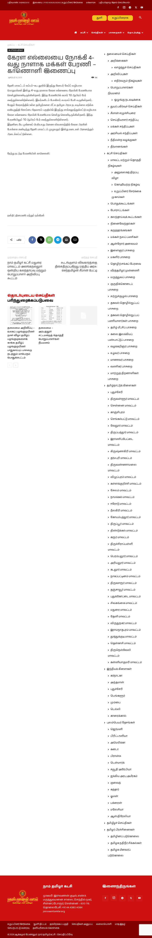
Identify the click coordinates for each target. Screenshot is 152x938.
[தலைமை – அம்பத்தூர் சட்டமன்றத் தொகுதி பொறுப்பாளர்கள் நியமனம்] (52, 315)
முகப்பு (11, 45)
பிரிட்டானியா (119, 736)
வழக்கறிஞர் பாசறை (123, 346)
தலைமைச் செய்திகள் (121, 54)
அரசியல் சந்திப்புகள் (124, 133)
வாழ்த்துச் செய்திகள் (127, 67)
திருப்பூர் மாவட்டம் (122, 524)
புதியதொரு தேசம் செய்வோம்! (114, 2)
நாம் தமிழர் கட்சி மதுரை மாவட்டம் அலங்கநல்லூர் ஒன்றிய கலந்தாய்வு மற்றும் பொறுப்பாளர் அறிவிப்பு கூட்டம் (26, 270)
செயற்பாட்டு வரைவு (18, 928)
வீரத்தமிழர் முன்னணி (124, 271)
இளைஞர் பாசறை (122, 250)
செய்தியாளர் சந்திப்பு (124, 120)
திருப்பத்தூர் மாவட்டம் (124, 432)
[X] (136, 7)
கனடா (114, 749)
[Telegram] (130, 7)
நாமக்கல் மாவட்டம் (122, 497)
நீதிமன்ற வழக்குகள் (123, 140)
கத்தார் (114, 790)
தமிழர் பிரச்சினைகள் (121, 830)
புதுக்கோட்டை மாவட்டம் (125, 596)
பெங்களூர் (117, 696)
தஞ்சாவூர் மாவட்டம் (122, 590)
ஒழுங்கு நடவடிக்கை (127, 100)
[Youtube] (142, 7)
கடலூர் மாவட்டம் (121, 570)
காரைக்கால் (118, 716)
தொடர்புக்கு (134, 32)
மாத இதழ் (120, 924)
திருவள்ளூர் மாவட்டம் (124, 399)
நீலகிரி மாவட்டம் (121, 511)
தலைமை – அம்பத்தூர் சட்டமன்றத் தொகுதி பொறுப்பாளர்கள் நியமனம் (51, 335)
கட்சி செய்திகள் (16, 50)
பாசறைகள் (115, 32)
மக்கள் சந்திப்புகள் (122, 127)
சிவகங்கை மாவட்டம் (123, 603)
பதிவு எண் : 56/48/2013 (18, 2)
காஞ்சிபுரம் (117, 412)
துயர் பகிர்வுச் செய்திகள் (126, 107)
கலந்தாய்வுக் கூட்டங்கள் (126, 217)
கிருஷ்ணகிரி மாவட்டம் (125, 451)
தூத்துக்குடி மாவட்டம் (123, 637)
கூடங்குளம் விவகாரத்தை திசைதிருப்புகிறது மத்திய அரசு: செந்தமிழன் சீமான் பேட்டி (76, 266)
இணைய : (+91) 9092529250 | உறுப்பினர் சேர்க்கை (58, 2)
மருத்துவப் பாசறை (122, 277)
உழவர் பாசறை (120, 353)
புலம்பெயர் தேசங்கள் (121, 723)
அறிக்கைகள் (119, 61)
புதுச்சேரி (116, 392)
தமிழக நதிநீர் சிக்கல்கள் (126, 843)
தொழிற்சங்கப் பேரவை (125, 264)
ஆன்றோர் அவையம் (124, 244)
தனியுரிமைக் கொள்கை (46, 928)
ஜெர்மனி (116, 729)
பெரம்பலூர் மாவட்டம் (124, 556)
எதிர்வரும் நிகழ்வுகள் (128, 81)
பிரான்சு (115, 756)
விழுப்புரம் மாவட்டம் (123, 477)
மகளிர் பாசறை (120, 257)
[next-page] (15, 365)
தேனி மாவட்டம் (120, 617)
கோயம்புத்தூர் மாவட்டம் (125, 517)
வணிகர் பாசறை (121, 367)
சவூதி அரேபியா (120, 769)
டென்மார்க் (117, 763)
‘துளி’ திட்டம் (40, 924)
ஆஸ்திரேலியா (120, 816)
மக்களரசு (90, 2)
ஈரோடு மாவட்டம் (120, 504)
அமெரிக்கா (117, 743)
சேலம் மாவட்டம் (120, 490)
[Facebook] (118, 7)
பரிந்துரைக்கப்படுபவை (30, 300)
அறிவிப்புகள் (119, 74)
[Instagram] (124, 7)
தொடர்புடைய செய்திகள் (31, 295)
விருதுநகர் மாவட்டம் (123, 623)
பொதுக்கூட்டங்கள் (122, 204)
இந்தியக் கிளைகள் (119, 669)
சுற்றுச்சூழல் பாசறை (124, 296)
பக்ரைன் (116, 803)
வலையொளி (104, 924)
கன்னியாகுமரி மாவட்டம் (126, 662)
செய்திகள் (97, 32)
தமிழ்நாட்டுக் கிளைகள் (121, 386)
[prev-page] (9, 365)
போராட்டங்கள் (119, 210)
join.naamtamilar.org (54, 911)
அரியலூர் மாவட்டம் (123, 563)
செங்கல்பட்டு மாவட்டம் (124, 419)
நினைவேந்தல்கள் (122, 224)
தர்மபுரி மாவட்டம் (121, 458)
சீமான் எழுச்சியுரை (123, 113)
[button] (140, 18)
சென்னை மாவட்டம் (123, 406)
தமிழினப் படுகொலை (124, 836)
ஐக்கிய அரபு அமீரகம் (123, 776)
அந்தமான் (117, 682)
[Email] (75, 240)
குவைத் (115, 783)
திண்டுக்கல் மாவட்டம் (124, 531)
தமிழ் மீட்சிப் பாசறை (123, 328)
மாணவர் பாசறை (121, 360)
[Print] (66, 240)
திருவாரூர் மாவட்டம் (123, 583)
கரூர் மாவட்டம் (119, 537)
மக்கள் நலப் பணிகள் (124, 237)
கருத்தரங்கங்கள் (121, 230)
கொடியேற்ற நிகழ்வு (127, 185)
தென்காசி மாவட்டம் (123, 643)
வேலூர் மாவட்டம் (121, 426)
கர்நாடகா (116, 676)
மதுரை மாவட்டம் (121, 610)
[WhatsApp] (49, 240)
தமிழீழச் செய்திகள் (119, 823)
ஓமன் (114, 796)
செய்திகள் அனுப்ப (82, 924)
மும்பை (115, 702)
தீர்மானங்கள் (119, 147)
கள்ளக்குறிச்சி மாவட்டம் (125, 484)
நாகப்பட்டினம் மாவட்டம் (125, 576)
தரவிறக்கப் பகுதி (59, 924)
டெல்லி (115, 709)
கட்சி (82, 32)
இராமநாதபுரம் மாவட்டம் (125, 630)
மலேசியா (116, 810)
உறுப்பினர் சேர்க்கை (18, 924)
